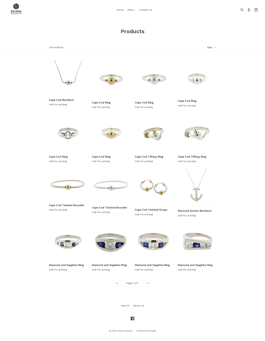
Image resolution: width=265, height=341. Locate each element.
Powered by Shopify (146, 331)
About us (138, 305)
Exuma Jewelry (124, 331)
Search (125, 305)
